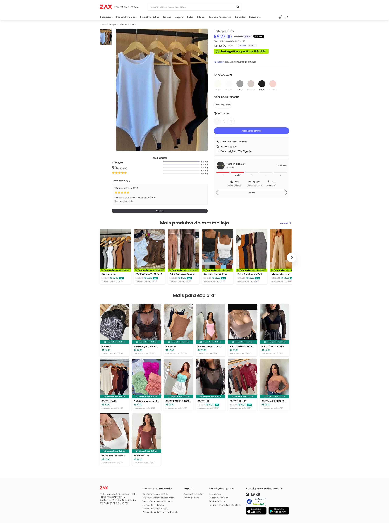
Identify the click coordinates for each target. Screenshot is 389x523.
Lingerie (179, 17)
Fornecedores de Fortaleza (155, 508)
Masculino (255, 17)
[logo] (118, 487)
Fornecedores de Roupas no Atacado (160, 512)
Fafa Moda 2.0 (235, 163)
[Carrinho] (280, 17)
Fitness (167, 17)
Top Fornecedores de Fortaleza (157, 501)
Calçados (240, 17)
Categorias (106, 17)
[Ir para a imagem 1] (106, 37)
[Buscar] (237, 6)
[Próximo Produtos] (292, 257)
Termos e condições (218, 497)
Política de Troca (217, 501)
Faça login (219, 61)
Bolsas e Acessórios (220, 17)
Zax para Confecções (193, 494)
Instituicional (215, 494)
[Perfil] (286, 17)
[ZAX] (106, 7)
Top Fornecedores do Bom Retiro (158, 497)
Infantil (201, 17)
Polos (190, 17)
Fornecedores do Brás (153, 505)
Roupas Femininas (126, 17)
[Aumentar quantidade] (231, 121)
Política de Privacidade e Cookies (224, 505)
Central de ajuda (191, 497)
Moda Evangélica (149, 17)
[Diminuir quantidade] (217, 121)
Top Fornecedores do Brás (155, 494)
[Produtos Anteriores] (97, 257)
